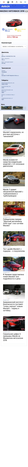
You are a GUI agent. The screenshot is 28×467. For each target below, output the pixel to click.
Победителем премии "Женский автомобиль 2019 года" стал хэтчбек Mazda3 (13, 222)
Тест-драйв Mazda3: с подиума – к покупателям (14, 250)
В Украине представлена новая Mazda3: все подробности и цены (13, 276)
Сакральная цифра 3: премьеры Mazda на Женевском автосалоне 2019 (13, 337)
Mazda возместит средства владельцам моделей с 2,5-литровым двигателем (13, 163)
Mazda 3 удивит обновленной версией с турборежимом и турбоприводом (13, 192)
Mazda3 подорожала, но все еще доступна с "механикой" (13, 134)
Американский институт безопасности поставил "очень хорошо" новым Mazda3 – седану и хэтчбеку (13, 306)
